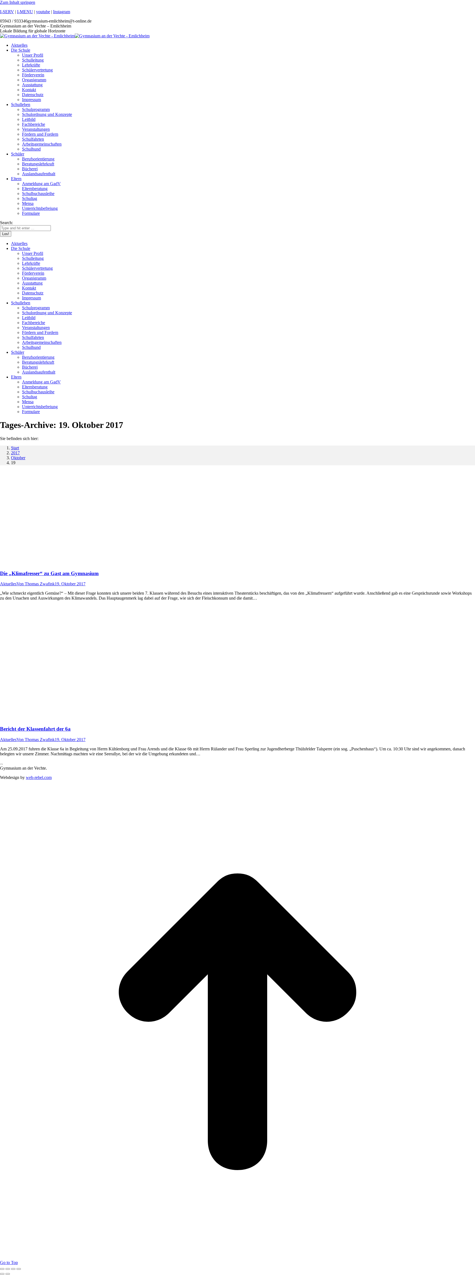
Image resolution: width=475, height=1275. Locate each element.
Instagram (61, 11)
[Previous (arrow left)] (2, 1274)
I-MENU (25, 11)
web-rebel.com (39, 777)
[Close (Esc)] (2, 1269)
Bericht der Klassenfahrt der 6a (35, 729)
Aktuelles (8, 583)
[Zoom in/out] (18, 1269)
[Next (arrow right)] (7, 1274)
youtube (43, 11)
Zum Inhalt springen (17, 2)
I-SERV (7, 11)
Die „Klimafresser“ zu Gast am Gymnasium (49, 573)
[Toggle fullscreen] (13, 1269)
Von (35, 583)
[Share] (7, 1269)
